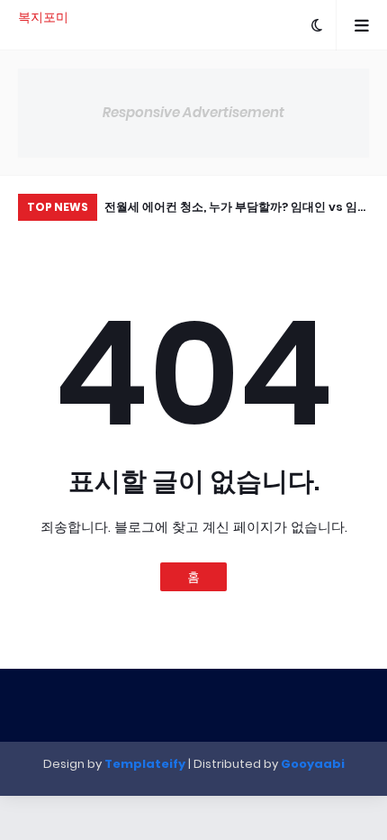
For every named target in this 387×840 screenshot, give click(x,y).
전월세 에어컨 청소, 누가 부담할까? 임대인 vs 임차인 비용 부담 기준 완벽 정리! (236, 209)
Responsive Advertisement (193, 112)
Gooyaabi (313, 763)
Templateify (144, 763)
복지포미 (43, 17)
